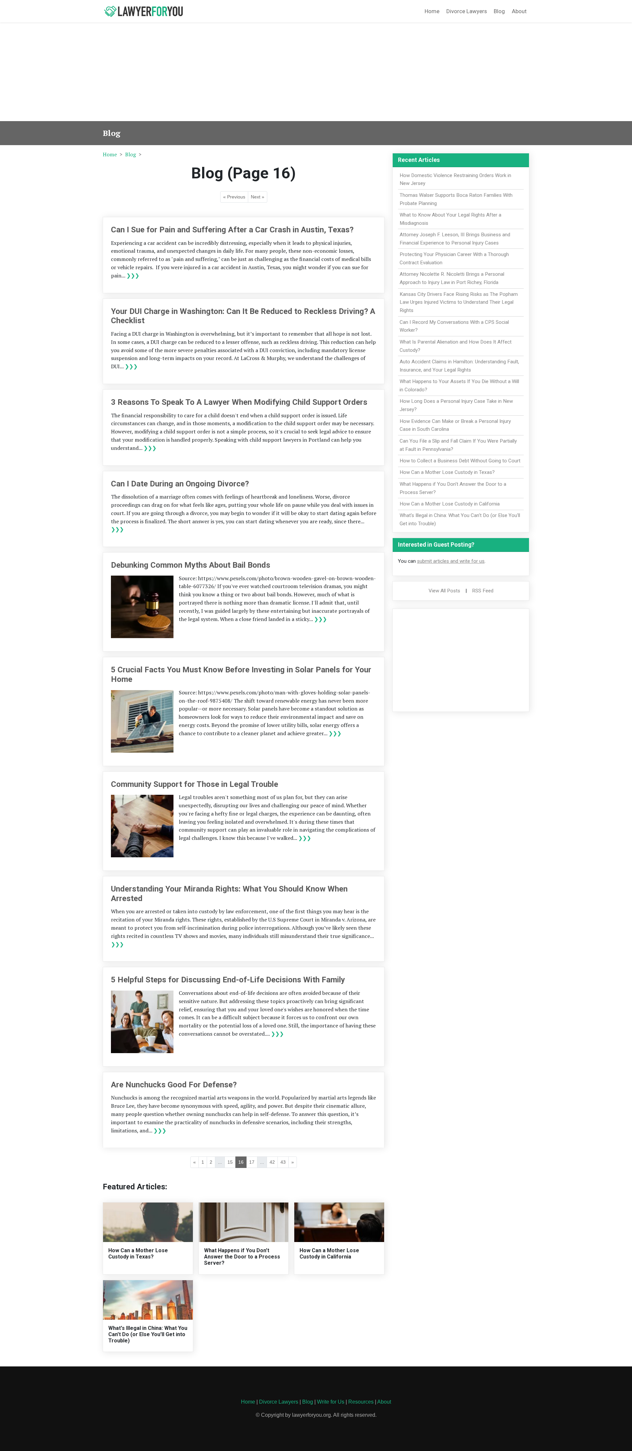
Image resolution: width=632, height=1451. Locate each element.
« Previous (234, 196)
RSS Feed (482, 591)
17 (251, 1162)
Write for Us (330, 1402)
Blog (499, 11)
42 (272, 1162)
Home (432, 11)
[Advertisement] (316, 72)
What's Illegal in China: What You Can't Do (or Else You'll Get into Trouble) (147, 1334)
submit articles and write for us (451, 561)
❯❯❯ (132, 275)
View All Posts (444, 591)
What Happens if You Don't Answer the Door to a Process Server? (242, 1256)
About (519, 11)
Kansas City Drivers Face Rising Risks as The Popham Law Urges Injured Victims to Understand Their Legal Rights (459, 302)
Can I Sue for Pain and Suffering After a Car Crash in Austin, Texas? (232, 229)
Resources (361, 1402)
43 (283, 1162)
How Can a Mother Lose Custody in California (329, 1253)
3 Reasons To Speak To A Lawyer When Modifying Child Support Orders (239, 402)
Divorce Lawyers (466, 11)
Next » (257, 196)
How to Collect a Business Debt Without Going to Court (460, 461)
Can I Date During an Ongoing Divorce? (180, 483)
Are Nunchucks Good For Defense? (174, 1084)
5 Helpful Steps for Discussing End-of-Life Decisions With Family (228, 979)
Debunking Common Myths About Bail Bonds (190, 565)
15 (230, 1162)
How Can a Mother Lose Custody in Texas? (138, 1253)
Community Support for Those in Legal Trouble (194, 784)
